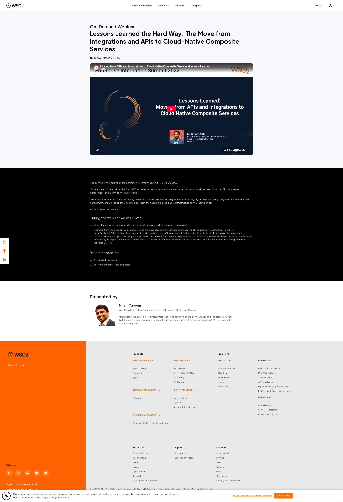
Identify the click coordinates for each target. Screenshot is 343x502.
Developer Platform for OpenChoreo (151, 423)
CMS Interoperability (268, 409)
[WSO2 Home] (15, 5)
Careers (220, 467)
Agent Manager (140, 368)
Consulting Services (184, 458)
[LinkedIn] (4, 259)
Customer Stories (141, 453)
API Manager (179, 368)
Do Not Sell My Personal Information (139, 489)
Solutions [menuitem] (179, 5)
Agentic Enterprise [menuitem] (142, 5)
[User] (332, 5)
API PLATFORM (181, 360)
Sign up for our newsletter (20, 484)
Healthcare (223, 373)
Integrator (137, 398)
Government (224, 377)
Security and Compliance (228, 480)
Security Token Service (184, 407)
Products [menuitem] (162, 5)
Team (219, 462)
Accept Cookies (283, 495)
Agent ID (137, 377)
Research (137, 476)
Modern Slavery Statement (169, 489)
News (218, 471)
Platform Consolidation (269, 368)
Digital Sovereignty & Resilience (273, 386)
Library (136, 467)
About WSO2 (222, 453)
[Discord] (45, 473)
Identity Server (180, 398)
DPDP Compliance (267, 373)
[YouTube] (36, 473)
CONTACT (319, 5)
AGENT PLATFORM (142, 360)
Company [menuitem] (196, 5)
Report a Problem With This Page (198, 489)
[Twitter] (4, 242)
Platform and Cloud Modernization (274, 391)
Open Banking (265, 405)
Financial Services (226, 368)
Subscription (181, 453)
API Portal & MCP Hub (184, 373)
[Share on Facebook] (4, 251)
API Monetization (266, 382)
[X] (18, 473)
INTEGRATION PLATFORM (145, 390)
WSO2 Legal (115, 489)
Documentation (140, 458)
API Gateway (179, 382)
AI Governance (265, 377)
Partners (220, 458)
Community (221, 476)
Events (136, 462)
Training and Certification (145, 480)
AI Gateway (138, 373)
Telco (221, 382)
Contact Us (14, 365)
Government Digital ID (268, 414)
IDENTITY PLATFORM (184, 390)
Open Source (139, 471)
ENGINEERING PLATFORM (145, 415)
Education (223, 386)
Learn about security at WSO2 (22, 489)
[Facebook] (9, 473)
